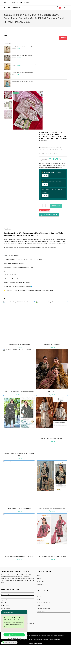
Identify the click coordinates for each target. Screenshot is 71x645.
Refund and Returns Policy (43, 602)
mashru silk (49, 635)
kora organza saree (5, 608)
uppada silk (4, 600)
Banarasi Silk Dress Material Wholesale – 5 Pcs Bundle (19, 556)
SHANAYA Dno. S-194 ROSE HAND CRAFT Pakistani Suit (19, 454)
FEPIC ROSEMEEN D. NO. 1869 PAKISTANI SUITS (52, 556)
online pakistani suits (50, 147)
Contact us (39, 599)
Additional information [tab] (40, 224)
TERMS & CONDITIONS (43, 608)
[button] (40, 93)
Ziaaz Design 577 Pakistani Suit (52, 344)
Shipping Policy (41, 611)
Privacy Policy (40, 605)
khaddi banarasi (5, 605)
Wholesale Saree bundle (58, 635)
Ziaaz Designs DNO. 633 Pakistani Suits (19, 344)
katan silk (3, 602)
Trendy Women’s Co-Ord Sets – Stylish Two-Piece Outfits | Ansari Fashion (44, 639)
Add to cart (56, 205)
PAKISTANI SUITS (54, 149)
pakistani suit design (44, 149)
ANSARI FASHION (12, 8)
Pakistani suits (53, 153)
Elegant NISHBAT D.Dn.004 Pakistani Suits (19, 508)
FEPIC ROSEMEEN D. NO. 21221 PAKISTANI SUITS (19, 392)
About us (39, 596)
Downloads (39, 578)
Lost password (40, 584)
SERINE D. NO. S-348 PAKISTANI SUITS (52, 438)
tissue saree (4, 597)
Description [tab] (27, 224)
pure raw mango (5, 594)
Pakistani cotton (46, 153)
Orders (38, 575)
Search (5, 35)
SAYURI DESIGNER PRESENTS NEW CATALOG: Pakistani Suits (52, 391)
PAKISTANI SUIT (60, 147)
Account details (40, 581)
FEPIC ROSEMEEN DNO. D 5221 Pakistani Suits (52, 508)
